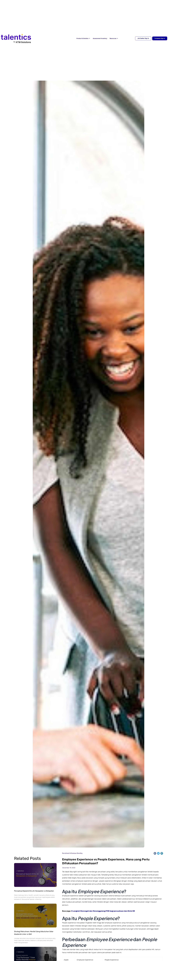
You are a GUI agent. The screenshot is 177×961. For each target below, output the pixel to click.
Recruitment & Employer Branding (72, 853)
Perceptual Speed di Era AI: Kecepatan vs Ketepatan (34, 891)
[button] (155, 853)
